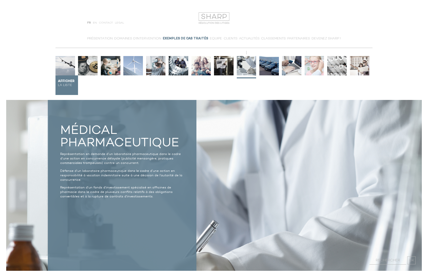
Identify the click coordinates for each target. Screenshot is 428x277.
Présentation (100, 38)
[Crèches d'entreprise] (110, 66)
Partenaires (298, 38)
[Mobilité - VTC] (269, 66)
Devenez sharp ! (326, 38)
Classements (273, 38)
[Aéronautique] (65, 66)
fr (89, 23)
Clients (231, 38)
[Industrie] (178, 66)
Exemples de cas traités (185, 38)
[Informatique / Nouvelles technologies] (156, 66)
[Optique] (314, 66)
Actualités (249, 38)
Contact (106, 23)
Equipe (216, 38)
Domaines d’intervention (137, 38)
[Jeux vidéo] (201, 66)
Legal (119, 23)
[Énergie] (133, 66)
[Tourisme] (360, 66)
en (95, 23)
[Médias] (224, 66)
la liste (66, 83)
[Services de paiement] (291, 66)
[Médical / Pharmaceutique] (246, 66)
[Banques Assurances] (88, 66)
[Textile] (337, 66)
